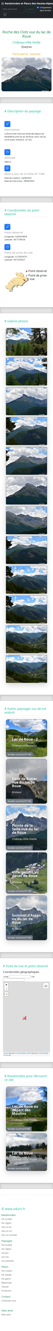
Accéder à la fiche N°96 (18, 1168)
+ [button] (6, 984)
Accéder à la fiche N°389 (19, 1129)
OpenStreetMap (21, 1053)
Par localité (6, 1219)
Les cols (5, 1257)
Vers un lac (6, 1227)
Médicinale (6, 1282)
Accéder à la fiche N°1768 (19, 891)
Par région (6, 1223)
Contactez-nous (8, 1300)
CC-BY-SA (7, 1055)
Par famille (6, 1274)
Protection (6, 1290)
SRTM (28, 1053)
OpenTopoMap (43, 1053)
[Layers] (46, 985)
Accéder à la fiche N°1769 (19, 937)
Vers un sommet (9, 1235)
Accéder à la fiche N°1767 (19, 848)
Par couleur (6, 1270)
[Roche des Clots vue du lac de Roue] (26, 342)
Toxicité (5, 1286)
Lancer (30, 9)
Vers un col (6, 1231)
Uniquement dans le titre (46, 9)
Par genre (6, 1278)
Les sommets (7, 1260)
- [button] (6, 988)
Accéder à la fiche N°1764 (19, 754)
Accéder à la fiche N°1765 (19, 801)
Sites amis (6, 1314)
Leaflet (6, 1053)
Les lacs (5, 1253)
